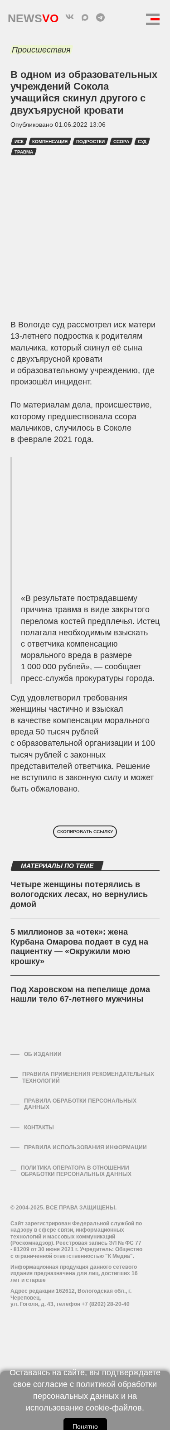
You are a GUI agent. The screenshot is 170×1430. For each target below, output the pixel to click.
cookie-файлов (114, 1407)
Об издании (43, 1054)
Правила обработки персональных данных (80, 1104)
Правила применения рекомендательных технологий (88, 1077)
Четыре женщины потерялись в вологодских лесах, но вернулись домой (79, 894)
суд (142, 141)
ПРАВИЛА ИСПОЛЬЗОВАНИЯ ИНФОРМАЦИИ (85, 1147)
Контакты (39, 1127)
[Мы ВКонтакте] (70, 17)
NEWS (33, 16)
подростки (90, 141)
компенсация (50, 141)
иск (19, 141)
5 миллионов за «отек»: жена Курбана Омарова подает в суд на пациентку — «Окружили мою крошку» (79, 946)
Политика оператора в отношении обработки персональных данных (76, 1171)
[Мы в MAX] (85, 17)
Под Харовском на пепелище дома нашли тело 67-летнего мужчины (80, 994)
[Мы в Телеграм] (101, 17)
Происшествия (41, 49)
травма (24, 151)
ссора (121, 141)
